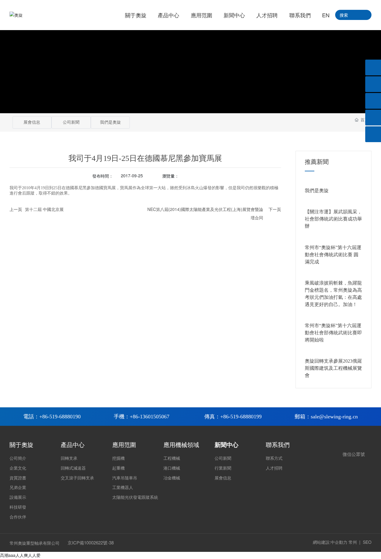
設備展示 (18, 497)
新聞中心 (226, 445)
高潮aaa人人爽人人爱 (20, 555)
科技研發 (18, 507)
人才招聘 (274, 468)
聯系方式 (274, 458)
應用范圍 (124, 445)
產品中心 (73, 445)
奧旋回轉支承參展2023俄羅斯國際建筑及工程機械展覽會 (333, 368)
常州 (353, 542)
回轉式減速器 (73, 468)
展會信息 (32, 122)
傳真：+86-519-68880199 (233, 417)
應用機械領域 (181, 445)
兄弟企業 (18, 487)
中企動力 (339, 542)
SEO (367, 542)
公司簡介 (18, 458)
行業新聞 (223, 468)
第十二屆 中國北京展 (44, 209)
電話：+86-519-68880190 (52, 417)
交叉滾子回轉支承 (77, 478)
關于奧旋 (21, 445)
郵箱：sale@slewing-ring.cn (326, 417)
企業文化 (18, 468)
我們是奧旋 (110, 122)
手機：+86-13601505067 (141, 417)
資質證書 (18, 478)
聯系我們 (278, 445)
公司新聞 (71, 122)
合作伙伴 (18, 517)
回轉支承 (69, 458)
